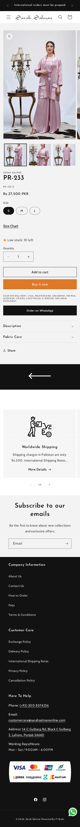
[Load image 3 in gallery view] (64, 155)
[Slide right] (49, 484)
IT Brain (59, 819)
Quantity (8, 248)
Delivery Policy (19, 651)
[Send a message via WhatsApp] (73, 812)
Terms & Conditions (22, 615)
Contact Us (16, 586)
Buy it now (40, 284)
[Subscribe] (66, 544)
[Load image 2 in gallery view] (40, 155)
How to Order (18, 595)
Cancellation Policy (22, 680)
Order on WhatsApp (40, 310)
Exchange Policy (20, 642)
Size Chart (10, 226)
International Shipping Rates (29, 661)
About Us (15, 576)
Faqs (12, 605)
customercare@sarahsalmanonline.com (37, 720)
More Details (37, 469)
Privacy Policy (18, 671)
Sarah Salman (33, 819)
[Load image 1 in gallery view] (15, 155)
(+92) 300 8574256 (34, 705)
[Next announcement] (72, 5)
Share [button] (11, 350)
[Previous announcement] (8, 5)
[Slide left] (30, 484)
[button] (8, 17)
